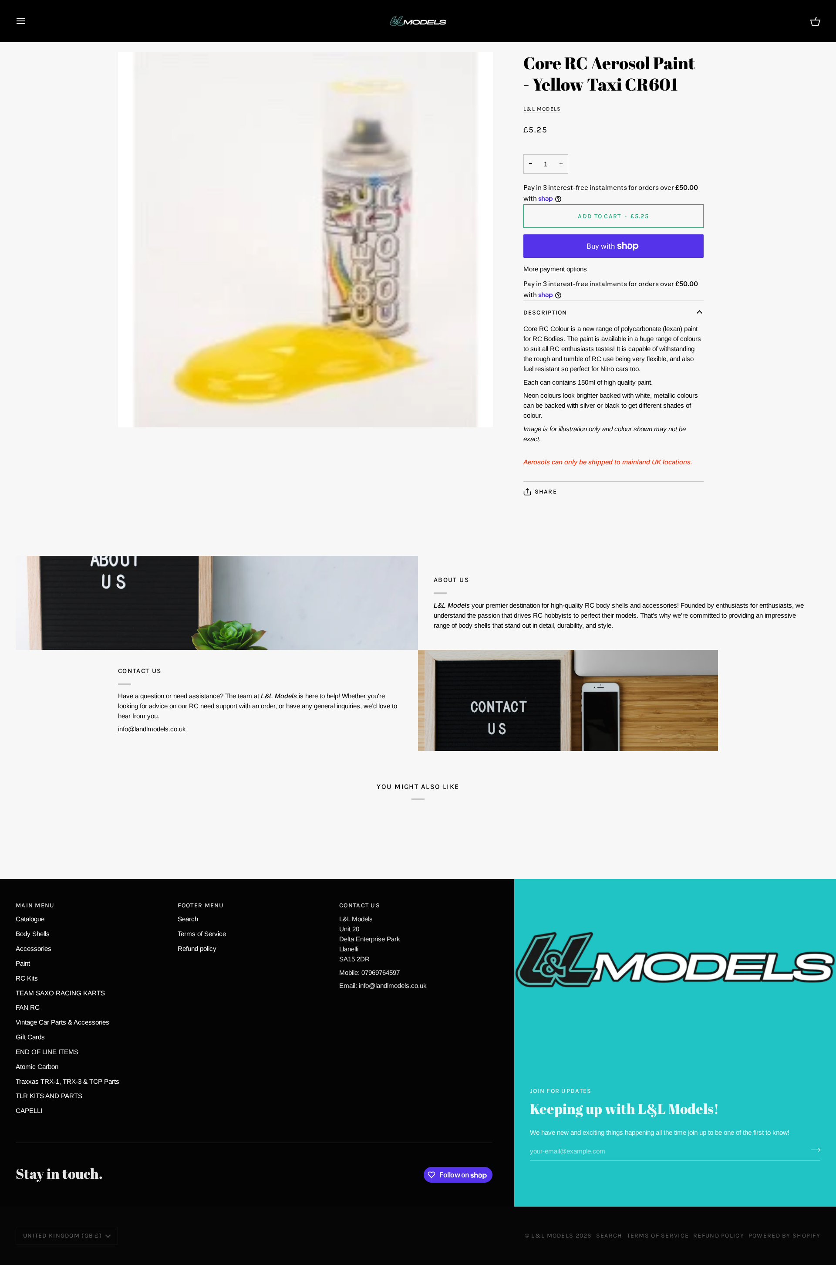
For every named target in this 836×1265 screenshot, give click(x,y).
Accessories (33, 948)
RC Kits (27, 978)
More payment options (555, 269)
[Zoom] (305, 239)
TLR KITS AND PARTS (49, 1095)
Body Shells (33, 933)
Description (545, 312)
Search (188, 919)
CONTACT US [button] (359, 905)
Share (546, 491)
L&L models (542, 108)
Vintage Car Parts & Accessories (62, 1022)
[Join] (813, 1150)
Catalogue (30, 919)
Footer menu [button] (201, 905)
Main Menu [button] (35, 905)
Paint (23, 963)
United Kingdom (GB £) (62, 1235)
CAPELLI (29, 1110)
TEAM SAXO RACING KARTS (60, 993)
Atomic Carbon (37, 1066)
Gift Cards (30, 1037)
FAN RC (28, 1007)
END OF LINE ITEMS (47, 1051)
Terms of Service (202, 933)
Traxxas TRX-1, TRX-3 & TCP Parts (67, 1081)
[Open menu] (29, 21)
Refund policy (197, 948)
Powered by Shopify (784, 1235)
